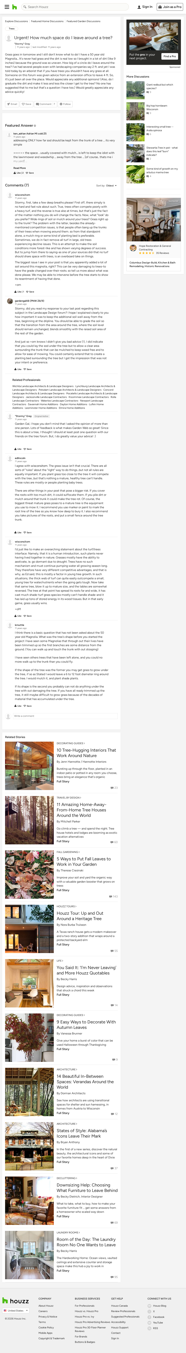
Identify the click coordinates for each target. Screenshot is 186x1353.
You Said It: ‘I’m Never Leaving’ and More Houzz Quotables (86, 970)
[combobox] (75, 7)
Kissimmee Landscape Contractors (89, 397)
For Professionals (84, 1305)
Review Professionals (123, 1311)
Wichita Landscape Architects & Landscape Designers (43, 386)
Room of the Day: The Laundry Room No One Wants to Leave (86, 1242)
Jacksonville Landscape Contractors (46, 397)
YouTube (158, 1322)
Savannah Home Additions (43, 404)
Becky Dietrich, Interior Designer (82, 1196)
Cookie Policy (46, 1327)
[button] (7, 7)
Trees (12, 28)
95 (116, 1277)
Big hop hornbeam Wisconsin (156, 107)
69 (116, 1222)
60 (116, 842)
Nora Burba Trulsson (73, 924)
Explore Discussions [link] (16, 21)
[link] (19, 168)
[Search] (25, 7)
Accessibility (118, 1322)
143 (115, 896)
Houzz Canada (119, 1305)
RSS (155, 1328)
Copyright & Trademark (52, 1338)
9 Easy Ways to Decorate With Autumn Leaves (86, 1024)
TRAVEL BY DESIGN (68, 797)
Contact (115, 1333)
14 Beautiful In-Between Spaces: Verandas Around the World (85, 1082)
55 (116, 951)
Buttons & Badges (85, 1342)
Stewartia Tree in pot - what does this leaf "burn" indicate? (162, 151)
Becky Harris (69, 979)
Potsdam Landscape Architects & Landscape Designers (70, 389)
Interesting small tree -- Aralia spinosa (159, 128)
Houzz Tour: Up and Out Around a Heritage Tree (80, 916)
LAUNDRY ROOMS (67, 1232)
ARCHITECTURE (66, 1069)
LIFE (59, 960)
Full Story (63, 781)
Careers (43, 1311)
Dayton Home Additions (73, 404)
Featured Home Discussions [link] (47, 21)
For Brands (81, 1336)
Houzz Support (119, 1327)
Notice (53, 1316)
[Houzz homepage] (14, 7)
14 (116, 1005)
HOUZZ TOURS (66, 906)
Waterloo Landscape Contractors (59, 400)
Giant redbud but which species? (159, 86)
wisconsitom (39, 465)
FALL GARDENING (67, 852)
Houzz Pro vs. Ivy (84, 1316)
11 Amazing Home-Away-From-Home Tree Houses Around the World (81, 810)
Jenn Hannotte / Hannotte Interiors (83, 761)
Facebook (158, 1317)
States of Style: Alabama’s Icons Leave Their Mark (82, 1133)
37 (116, 1168)
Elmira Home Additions (72, 408)
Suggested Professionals (125, 1316)
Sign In (115, 1338)
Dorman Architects (73, 1093)
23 (116, 787)
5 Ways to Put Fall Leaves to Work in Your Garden (84, 861)
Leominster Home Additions (41, 408)
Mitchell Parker (70, 821)
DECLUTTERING (66, 1178)
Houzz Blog (159, 1305)
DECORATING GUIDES (70, 743)
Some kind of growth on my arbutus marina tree (162, 170)
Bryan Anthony (70, 1142)
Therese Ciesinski (72, 870)
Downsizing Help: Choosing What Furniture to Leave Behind (87, 1187)
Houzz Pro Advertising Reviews (92, 1322)
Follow (67, 104)
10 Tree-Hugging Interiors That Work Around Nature (86, 752)
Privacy (43, 1316)
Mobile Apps (45, 1333)
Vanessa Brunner (71, 1033)
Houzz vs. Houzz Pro (86, 1311)
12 (116, 1114)
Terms (42, 1322)
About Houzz (46, 1305)
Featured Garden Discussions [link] (83, 21)
